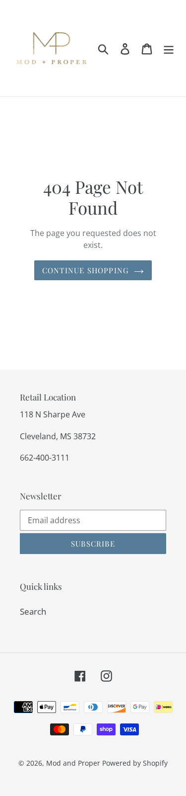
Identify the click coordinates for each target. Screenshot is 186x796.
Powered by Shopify (135, 763)
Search (33, 611)
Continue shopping (85, 270)
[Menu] (169, 48)
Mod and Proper (73, 763)
